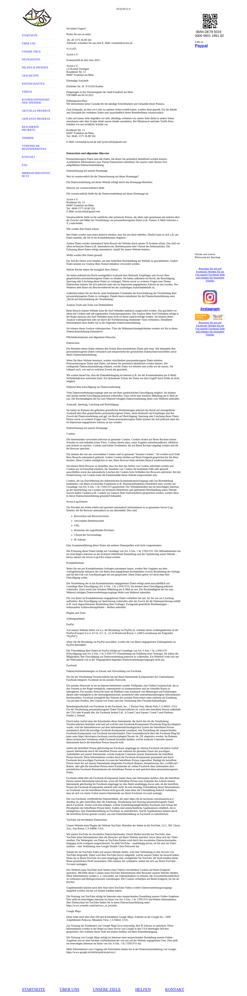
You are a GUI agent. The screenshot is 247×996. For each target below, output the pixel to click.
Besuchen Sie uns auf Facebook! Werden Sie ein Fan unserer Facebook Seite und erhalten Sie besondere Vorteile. (210, 274)
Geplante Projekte (36, 118)
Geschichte (30, 75)
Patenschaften (33, 83)
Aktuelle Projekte (36, 110)
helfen (143, 989)
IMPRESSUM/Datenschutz (36, 175)
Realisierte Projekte (30, 128)
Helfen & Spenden (35, 67)
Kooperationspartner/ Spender (36, 101)
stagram (210, 309)
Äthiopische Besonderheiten (34, 147)
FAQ (24, 165)
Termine (28, 138)
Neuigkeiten (31, 59)
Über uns (28, 43)
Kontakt (28, 157)
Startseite (30, 35)
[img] (37, 17)
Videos (27, 91)
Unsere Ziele (31, 51)
